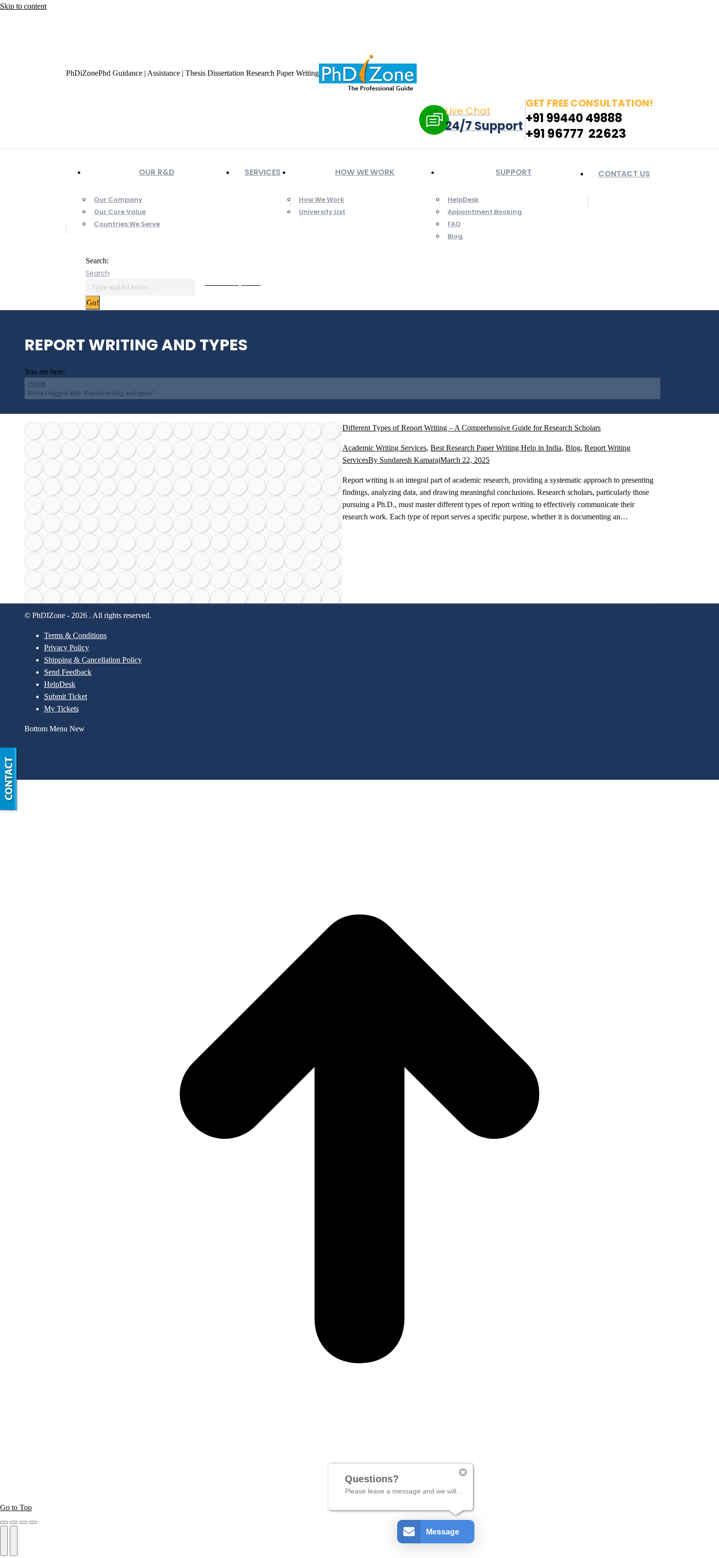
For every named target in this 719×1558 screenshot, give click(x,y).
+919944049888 (67, 21)
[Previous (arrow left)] (4, 1541)
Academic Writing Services (384, 448)
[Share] (14, 1522)
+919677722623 (128, 21)
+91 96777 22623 (576, 133)
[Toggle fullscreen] (23, 1522)
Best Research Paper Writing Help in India (496, 448)
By (404, 460)
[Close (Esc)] (4, 1522)
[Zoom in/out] (33, 1522)
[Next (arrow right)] (14, 1541)
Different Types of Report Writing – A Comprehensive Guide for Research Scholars (471, 428)
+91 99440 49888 (574, 118)
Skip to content (23, 6)
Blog (573, 448)
